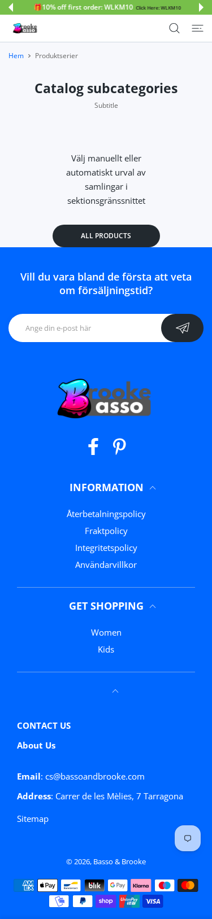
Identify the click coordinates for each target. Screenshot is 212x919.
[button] (10, 7)
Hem (16, 55)
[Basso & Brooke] (25, 28)
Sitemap (33, 818)
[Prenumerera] (182, 328)
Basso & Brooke (119, 861)
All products (106, 235)
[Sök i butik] (174, 28)
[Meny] (197, 28)
